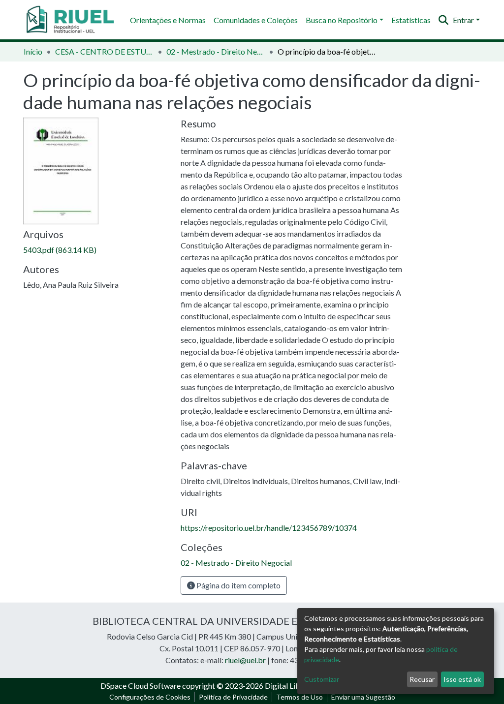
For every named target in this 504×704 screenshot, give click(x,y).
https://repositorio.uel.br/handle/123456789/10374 (269, 527)
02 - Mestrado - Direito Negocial (215, 51)
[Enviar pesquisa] (444, 20)
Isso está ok (462, 679)
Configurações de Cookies (149, 697)
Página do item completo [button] (238, 585)
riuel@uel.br (245, 660)
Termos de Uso (299, 697)
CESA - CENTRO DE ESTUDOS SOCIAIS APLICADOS (104, 51)
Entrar (463, 20)
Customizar (321, 679)
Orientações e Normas (168, 20)
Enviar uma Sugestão (363, 697)
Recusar (422, 679)
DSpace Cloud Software (140, 685)
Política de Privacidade (233, 697)
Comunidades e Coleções (256, 20)
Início (33, 51)
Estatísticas (411, 20)
